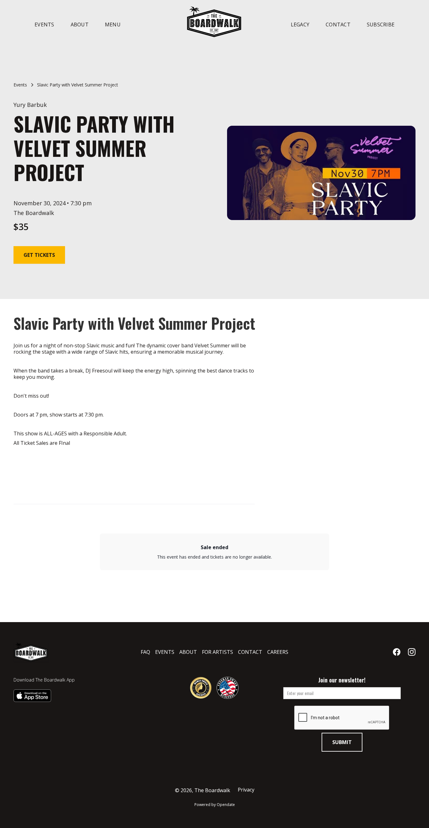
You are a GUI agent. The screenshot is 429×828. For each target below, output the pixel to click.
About (80, 24)
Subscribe (380, 24)
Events (44, 24)
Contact (338, 24)
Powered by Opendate (214, 804)
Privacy (246, 790)
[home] (214, 21)
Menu (113, 24)
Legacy (300, 24)
